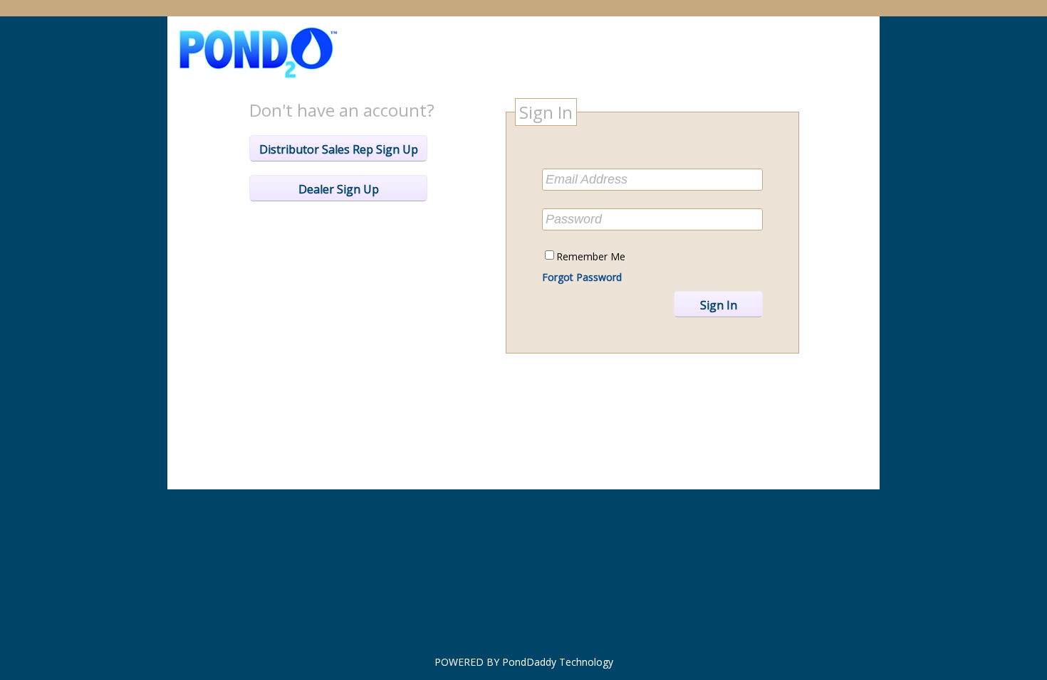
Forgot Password (582, 277)
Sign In (718, 305)
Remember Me (590, 256)
